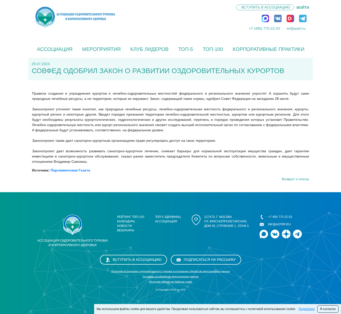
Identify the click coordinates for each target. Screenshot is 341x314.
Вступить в (265, 7)
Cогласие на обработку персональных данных (171, 276)
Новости (124, 226)
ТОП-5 (185, 49)
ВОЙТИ (303, 7)
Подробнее (307, 309)
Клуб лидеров (149, 49)
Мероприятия (101, 49)
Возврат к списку (295, 179)
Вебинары (125, 230)
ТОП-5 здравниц (168, 217)
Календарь (126, 221)
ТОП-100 (213, 49)
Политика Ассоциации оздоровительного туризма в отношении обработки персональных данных (170, 271)
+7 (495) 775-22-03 (264, 28)
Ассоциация (54, 49)
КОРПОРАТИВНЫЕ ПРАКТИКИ (268, 49)
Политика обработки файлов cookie (170, 281)
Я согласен (328, 309)
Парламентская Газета (70, 170)
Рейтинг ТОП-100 (130, 217)
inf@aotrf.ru (296, 28)
